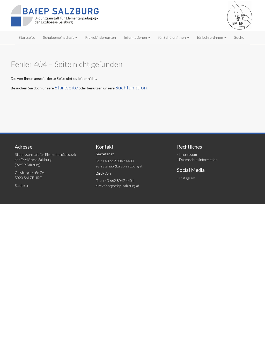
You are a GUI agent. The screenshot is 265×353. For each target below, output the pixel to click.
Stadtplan (22, 185)
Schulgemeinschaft (59, 37)
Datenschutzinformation (198, 159)
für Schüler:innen (172, 37)
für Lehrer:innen (210, 37)
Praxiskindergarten (100, 37)
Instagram (187, 178)
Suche (239, 37)
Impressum (188, 154)
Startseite (27, 37)
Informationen (136, 37)
